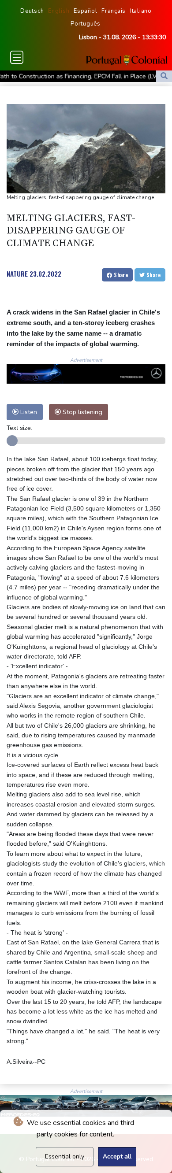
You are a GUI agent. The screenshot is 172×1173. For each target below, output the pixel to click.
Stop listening (81, 411)
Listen (28, 411)
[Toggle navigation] (16, 57)
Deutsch (32, 11)
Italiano (141, 11)
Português (86, 24)
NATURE (17, 273)
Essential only (64, 1156)
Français (113, 11)
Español (85, 11)
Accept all (117, 1156)
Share (120, 274)
